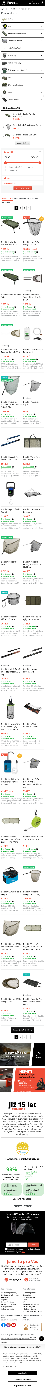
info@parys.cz (15, 1280)
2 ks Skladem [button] (6, 414)
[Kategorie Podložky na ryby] (22, 63)
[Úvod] (14, 3)
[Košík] (42, 3)
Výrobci (4, 9)
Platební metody (7, 1302)
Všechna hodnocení (22, 1198)
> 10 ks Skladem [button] (7, 252)
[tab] (22, 152)
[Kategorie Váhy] (22, 92)
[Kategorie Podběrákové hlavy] (22, 41)
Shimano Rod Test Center (32, 1311)
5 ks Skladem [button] (28, 307)
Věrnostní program (8, 1304)
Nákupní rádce (7, 1307)
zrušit (23, 1252)
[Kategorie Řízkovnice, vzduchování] (22, 70)
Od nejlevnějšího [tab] (20, 199)
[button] (37, 3)
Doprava (4, 1300)
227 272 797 (34, 1278)
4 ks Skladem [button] (6, 467)
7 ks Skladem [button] (6, 359)
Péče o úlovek (26, 9)
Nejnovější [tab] (6, 202)
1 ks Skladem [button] (6, 681)
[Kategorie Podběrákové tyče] (22, 48)
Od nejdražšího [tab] (32, 199)
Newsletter (26, 1295)
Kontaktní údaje (28, 1297)
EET (23, 1302)
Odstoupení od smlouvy (10, 1295)
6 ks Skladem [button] (28, 681)
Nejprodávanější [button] (11, 108)
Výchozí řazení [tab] (7, 198)
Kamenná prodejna (29, 1293)
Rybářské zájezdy (29, 1309)
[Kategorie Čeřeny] (22, 19)
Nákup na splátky (8, 1309)
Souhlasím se (12, 1249)
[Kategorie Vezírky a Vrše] (22, 99)
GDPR (24, 1300)
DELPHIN (13, 9)
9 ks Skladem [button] (6, 519)
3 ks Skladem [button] (28, 519)
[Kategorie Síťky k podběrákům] (22, 85)
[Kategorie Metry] (22, 26)
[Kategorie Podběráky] (22, 55)
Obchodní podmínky (9, 1293)
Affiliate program (29, 1307)
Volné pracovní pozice (30, 1304)
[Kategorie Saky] (22, 77)
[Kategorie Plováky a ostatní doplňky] (22, 33)
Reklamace (5, 1297)
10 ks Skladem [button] (28, 467)
